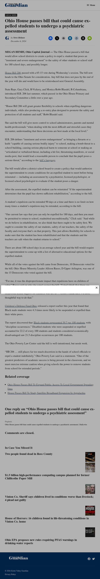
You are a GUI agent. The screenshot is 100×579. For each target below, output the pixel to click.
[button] (50, 289)
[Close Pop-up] (96, 287)
